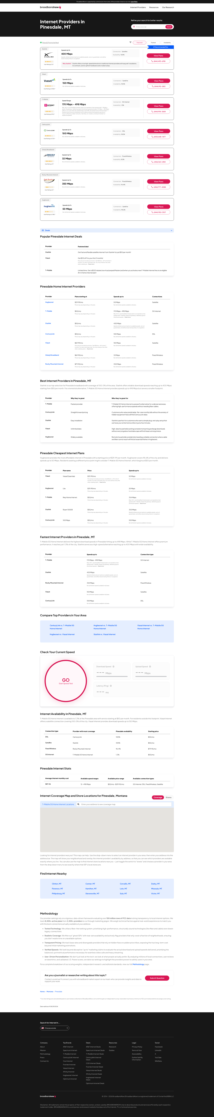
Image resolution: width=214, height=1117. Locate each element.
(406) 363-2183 (160, 162)
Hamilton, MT (91, 888)
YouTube (158, 1057)
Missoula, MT (156, 888)
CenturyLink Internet (71, 1057)
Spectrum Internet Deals (95, 1050)
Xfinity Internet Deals (94, 1074)
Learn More (134, 1)
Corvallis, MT (125, 884)
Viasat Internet (68, 1068)
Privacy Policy (137, 1047)
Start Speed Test (66, 681)
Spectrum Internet (70, 1050)
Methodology (138, 964)
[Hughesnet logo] (49, 206)
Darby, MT (155, 884)
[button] (138, 7)
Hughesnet (49, 302)
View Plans (158, 55)
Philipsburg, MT (58, 893)
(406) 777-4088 (160, 187)
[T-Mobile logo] (49, 105)
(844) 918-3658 (160, 111)
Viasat (47, 343)
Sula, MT (123, 893)
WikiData (158, 1061)
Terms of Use (137, 1050)
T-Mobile (48, 311)
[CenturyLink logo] (49, 130)
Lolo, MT (123, 888)
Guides (111, 1050)
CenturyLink (50, 334)
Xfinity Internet (68, 1072)
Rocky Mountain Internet (54, 364)
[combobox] (126, 804)
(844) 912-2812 (159, 86)
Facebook (159, 1047)
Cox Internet (68, 1061)
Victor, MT (155, 893)
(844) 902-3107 (160, 212)
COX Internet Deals (93, 1063)
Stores (168, 797)
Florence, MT (57, 888)
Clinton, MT (56, 884)
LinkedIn (158, 1050)
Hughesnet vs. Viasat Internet (62, 634)
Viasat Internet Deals (94, 1070)
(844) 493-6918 (159, 61)
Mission (43, 1050)
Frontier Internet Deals (94, 1067)
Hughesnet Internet (70, 1075)
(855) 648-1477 (160, 137)
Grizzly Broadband (52, 355)
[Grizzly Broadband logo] (49, 155)
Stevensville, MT (92, 893)
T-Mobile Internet (69, 1054)
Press (42, 1057)
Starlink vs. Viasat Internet (104, 634)
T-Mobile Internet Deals (95, 1054)
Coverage (158, 797)
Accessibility (136, 1054)
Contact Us (44, 1061)
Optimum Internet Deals (95, 1083)
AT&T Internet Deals (93, 1047)
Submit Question (157, 978)
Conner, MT (90, 884)
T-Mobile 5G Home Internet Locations (58, 804)
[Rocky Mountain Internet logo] (49, 181)
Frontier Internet (69, 1065)
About (42, 1047)
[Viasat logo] (49, 80)
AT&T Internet (68, 1047)
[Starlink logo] (49, 55)
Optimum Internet (70, 1079)
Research (112, 1047)
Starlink (48, 323)
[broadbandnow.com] (50, 7)
